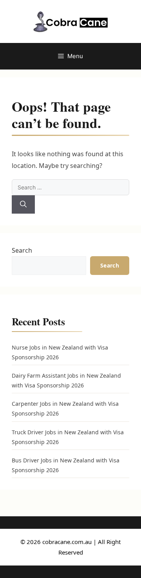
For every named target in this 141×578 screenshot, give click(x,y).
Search (22, 250)
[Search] (23, 204)
